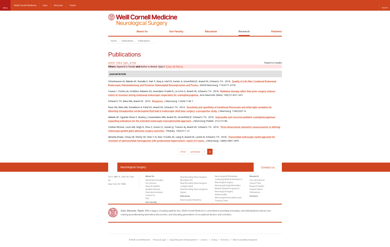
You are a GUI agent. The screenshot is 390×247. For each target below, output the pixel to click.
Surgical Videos (256, 189)
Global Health (221, 194)
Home (111, 31)
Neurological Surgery (133, 167)
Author (111, 62)
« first (183, 151)
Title (118, 62)
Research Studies (257, 186)
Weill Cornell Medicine (25, 5)
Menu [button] (5, 8)
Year (133, 62)
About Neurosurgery (154, 180)
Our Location (112, 167)
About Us (142, 31)
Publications (255, 192)
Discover (58, 5)
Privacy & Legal (159, 239)
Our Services (150, 183)
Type (125, 62)
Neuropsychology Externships (228, 185)
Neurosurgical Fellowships (226, 176)
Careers (204, 239)
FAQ (147, 198)
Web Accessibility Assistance (245, 239)
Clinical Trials (255, 183)
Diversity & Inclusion (154, 192)
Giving (214, 239)
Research (244, 31)
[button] (384, 5)
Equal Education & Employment (183, 239)
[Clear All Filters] (174, 66)
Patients (276, 31)
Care (45, 5)
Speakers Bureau (152, 189)
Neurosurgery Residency (190, 200)
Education (211, 31)
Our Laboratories (257, 180)
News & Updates (152, 186)
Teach (72, 5)
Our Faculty (176, 31)
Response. (157, 101)
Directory (225, 239)
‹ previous (195, 151)
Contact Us (268, 167)
